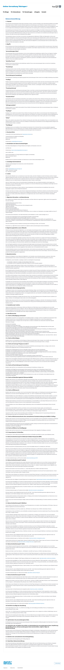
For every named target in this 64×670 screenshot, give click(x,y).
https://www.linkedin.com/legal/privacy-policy (37, 538)
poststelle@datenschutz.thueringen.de (15, 168)
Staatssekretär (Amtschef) (27, 134)
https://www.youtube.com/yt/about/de (36, 589)
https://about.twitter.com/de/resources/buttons (48, 558)
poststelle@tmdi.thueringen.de (17, 141)
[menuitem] (6, 12)
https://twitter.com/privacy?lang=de (34, 572)
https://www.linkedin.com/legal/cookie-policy (26, 541)
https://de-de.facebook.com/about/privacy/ (36, 490)
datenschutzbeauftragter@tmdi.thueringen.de (19, 150)
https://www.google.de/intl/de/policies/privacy (36, 603)
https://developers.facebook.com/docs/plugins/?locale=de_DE (47, 479)
